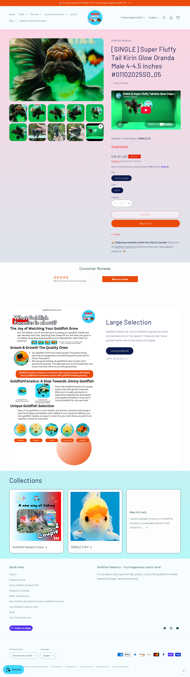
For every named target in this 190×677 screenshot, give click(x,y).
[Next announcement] (179, 3)
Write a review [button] (120, 279)
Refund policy (71, 666)
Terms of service (87, 666)
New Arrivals (138, 512)
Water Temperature (19, 596)
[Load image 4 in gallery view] (75, 113)
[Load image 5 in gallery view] (95, 113)
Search (13, 574)
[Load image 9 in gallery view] (75, 132)
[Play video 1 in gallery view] (95, 132)
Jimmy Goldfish (120, 350)
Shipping (115, 161)
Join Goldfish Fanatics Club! (23, 606)
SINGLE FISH (79, 547)
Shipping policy (103, 666)
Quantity (115, 197)
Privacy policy (56, 666)
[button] (22, 14)
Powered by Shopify (40, 666)
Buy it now (146, 223)
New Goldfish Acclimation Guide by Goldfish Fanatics (36, 601)
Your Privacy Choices (20, 617)
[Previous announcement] (10, 3)
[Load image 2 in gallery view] (37, 113)
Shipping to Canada (19, 590)
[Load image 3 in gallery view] (56, 113)
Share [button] (117, 234)
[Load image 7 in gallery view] (37, 132)
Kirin (119, 191)
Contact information (120, 666)
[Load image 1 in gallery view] (18, 113)
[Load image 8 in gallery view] (56, 132)
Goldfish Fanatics (124, 246)
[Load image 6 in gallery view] (18, 132)
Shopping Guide (119, 146)
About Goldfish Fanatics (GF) (24, 585)
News (12, 612)
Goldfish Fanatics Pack (28, 547)
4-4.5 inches (123, 179)
